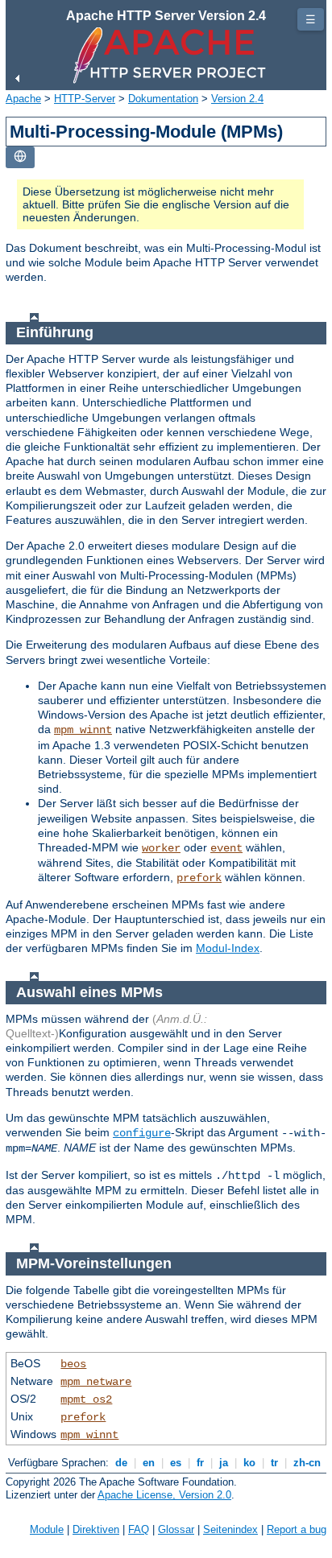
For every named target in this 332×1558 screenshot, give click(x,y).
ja (223, 1463)
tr (274, 1463)
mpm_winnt (83, 729)
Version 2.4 (237, 99)
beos (73, 1364)
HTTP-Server (84, 99)
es (176, 1463)
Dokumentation (163, 99)
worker (161, 848)
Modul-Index (227, 948)
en (148, 1463)
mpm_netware (95, 1381)
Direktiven (96, 1529)
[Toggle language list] (20, 157)
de (121, 1463)
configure (142, 1133)
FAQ (138, 1529)
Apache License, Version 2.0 (164, 1495)
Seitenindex (230, 1529)
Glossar (176, 1529)
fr (200, 1463)
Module (47, 1529)
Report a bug (296, 1529)
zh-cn (307, 1463)
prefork (199, 878)
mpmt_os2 (86, 1399)
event (226, 848)
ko (249, 1463)
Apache (23, 99)
